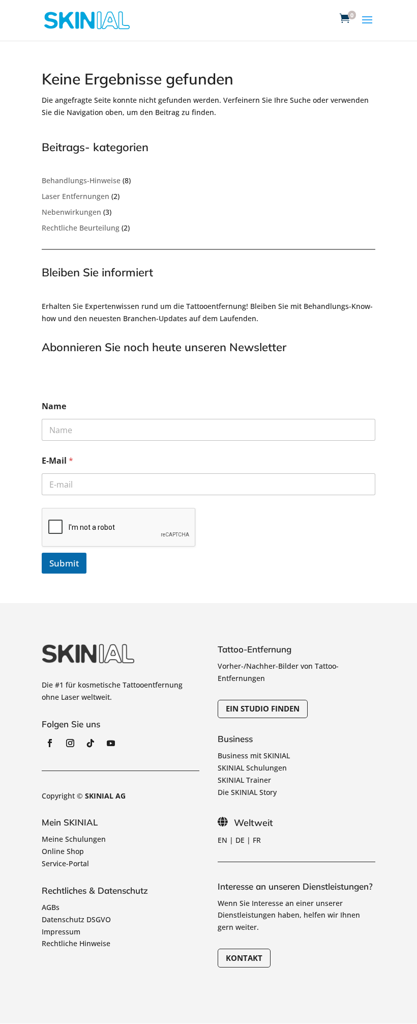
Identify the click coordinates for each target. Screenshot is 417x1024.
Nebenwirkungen (71, 212)
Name (54, 406)
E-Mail (57, 461)
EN (222, 840)
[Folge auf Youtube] (111, 743)
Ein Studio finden (263, 708)
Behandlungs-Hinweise (81, 180)
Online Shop (63, 851)
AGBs (50, 907)
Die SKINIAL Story (247, 792)
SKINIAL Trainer (244, 780)
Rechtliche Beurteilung (81, 228)
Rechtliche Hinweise (76, 943)
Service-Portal (65, 863)
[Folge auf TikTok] (90, 743)
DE (240, 840)
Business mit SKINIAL (254, 755)
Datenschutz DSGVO (76, 919)
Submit (64, 563)
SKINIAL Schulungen (252, 768)
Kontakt (244, 958)
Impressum (61, 931)
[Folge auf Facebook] (50, 743)
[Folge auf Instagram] (70, 743)
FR (257, 840)
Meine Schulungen (74, 839)
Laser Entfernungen (75, 196)
